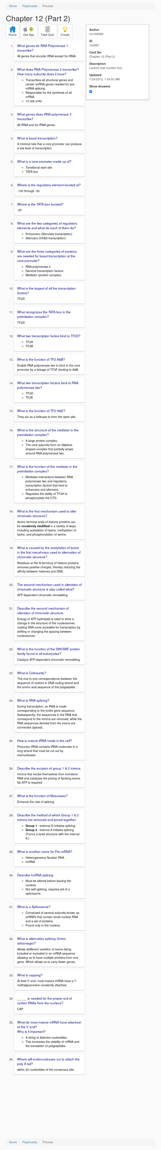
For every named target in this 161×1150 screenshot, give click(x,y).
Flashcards (29, 6)
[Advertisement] (120, 141)
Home (13, 6)
